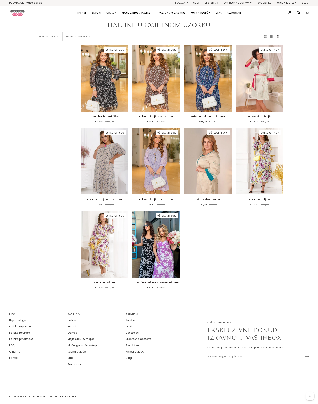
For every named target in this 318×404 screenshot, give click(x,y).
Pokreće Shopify (66, 396)
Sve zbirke (132, 345)
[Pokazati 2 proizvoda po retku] (265, 36)
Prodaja (179, 2)
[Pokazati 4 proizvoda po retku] (279, 36)
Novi (129, 326)
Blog (129, 358)
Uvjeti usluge (17, 320)
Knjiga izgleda (135, 351)
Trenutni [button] (132, 314)
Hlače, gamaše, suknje (82, 345)
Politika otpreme (20, 326)
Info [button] (12, 314)
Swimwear (74, 364)
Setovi (72, 326)
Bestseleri (132, 333)
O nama (14, 351)
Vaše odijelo (34, 3)
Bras (70, 358)
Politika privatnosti (21, 339)
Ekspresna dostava (237, 2)
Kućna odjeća (77, 351)
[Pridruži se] (304, 357)
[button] (81, 13)
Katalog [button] (74, 314)
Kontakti (14, 358)
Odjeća (72, 333)
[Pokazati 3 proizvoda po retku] (271, 36)
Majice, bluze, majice (81, 339)
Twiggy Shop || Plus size (28, 396)
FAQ (12, 345)
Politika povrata (19, 333)
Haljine (72, 320)
